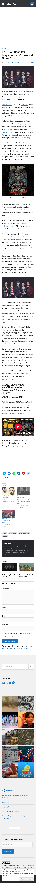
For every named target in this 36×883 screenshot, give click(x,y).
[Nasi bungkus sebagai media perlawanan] (10, 737)
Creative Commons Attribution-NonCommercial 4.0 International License (18, 867)
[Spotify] (13, 682)
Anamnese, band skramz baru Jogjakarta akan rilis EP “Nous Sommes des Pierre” (23, 499)
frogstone (12, 533)
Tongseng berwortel (8, 807)
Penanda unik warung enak (11, 811)
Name (4, 607)
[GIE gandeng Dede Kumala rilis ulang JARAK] (8, 513)
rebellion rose (24, 533)
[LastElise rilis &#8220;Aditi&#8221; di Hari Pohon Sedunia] (8, 491)
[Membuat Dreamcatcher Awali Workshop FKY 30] (26, 754)
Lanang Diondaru (18, 413)
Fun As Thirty (25, 138)
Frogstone (5, 132)
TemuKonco (9, 3)
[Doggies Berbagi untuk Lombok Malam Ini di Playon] (26, 770)
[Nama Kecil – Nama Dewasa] (26, 737)
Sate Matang (6, 802)
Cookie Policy (6, 875)
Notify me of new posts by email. (15, 637)
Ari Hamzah (12, 135)
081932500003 (7, 379)
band (5, 533)
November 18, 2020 (14, 63)
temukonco (8, 543)
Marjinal (20, 113)
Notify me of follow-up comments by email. (19, 633)
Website (5, 624)
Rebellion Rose (7, 105)
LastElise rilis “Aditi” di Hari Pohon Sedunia (8, 497)
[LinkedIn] (3, 682)
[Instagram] (6, 682)
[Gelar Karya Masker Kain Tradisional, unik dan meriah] (10, 720)
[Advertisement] (18, 26)
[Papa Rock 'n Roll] (10, 770)
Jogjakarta (24, 105)
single (5, 536)
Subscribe (8, 851)
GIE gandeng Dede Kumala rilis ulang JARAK (7, 520)
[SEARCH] (31, 667)
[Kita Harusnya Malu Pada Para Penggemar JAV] (26, 720)
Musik (4, 48)
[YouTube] (10, 682)
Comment (5, 588)
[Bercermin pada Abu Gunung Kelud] (10, 704)
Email (4, 616)
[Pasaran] (10, 754)
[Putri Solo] (26, 704)
